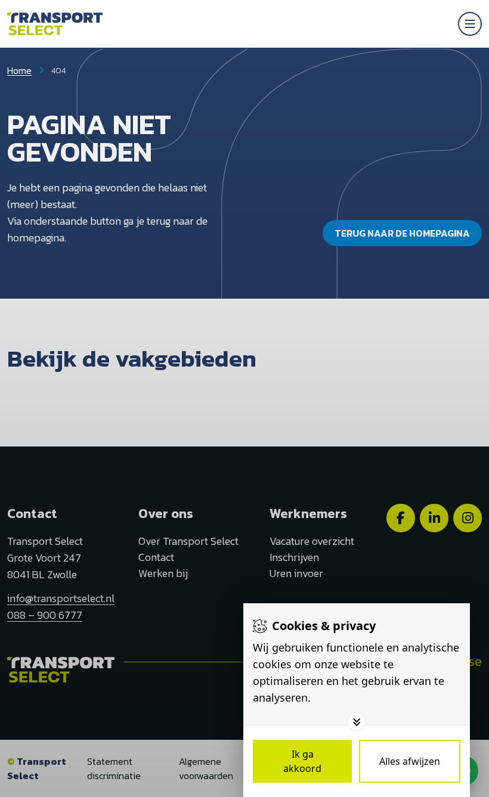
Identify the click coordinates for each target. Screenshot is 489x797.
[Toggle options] (356, 721)
